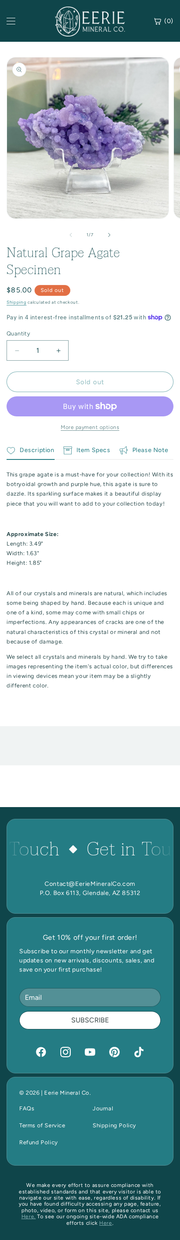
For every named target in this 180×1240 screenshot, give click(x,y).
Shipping (17, 302)
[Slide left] (70, 235)
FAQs (26, 1108)
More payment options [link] (90, 427)
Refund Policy (38, 1142)
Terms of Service (42, 1125)
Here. (28, 1216)
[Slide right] (109, 235)
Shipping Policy (114, 1125)
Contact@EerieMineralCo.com (90, 884)
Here (105, 1223)
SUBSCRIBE (90, 1020)
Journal (103, 1108)
